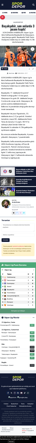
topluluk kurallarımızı (18, 246)
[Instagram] (20, 213)
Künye (11, 428)
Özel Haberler (11, 406)
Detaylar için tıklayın (18, 311)
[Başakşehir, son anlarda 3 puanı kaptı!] (18, 56)
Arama (29, 406)
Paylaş (5, 68)
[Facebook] (16, 213)
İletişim (4, 428)
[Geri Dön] (2, 17)
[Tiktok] (24, 392)
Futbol (5, 13)
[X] (11, 392)
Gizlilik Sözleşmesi (7, 429)
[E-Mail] (13, 213)
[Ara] (33, 5)
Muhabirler (23, 406)
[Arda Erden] (6, 204)
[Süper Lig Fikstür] (33, 317)
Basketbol (15, 13)
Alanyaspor (18, 22)
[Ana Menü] (2, 5)
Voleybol (33, 13)
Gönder (5, 240)
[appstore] (12, 398)
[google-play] (22, 398)
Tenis (24, 13)
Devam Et (14, 209)
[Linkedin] (23, 213)
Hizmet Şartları (5, 431)
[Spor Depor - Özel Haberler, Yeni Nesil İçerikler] (18, 5)
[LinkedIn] (18, 392)
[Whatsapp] (28, 392)
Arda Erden (11, 73)
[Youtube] (21, 392)
